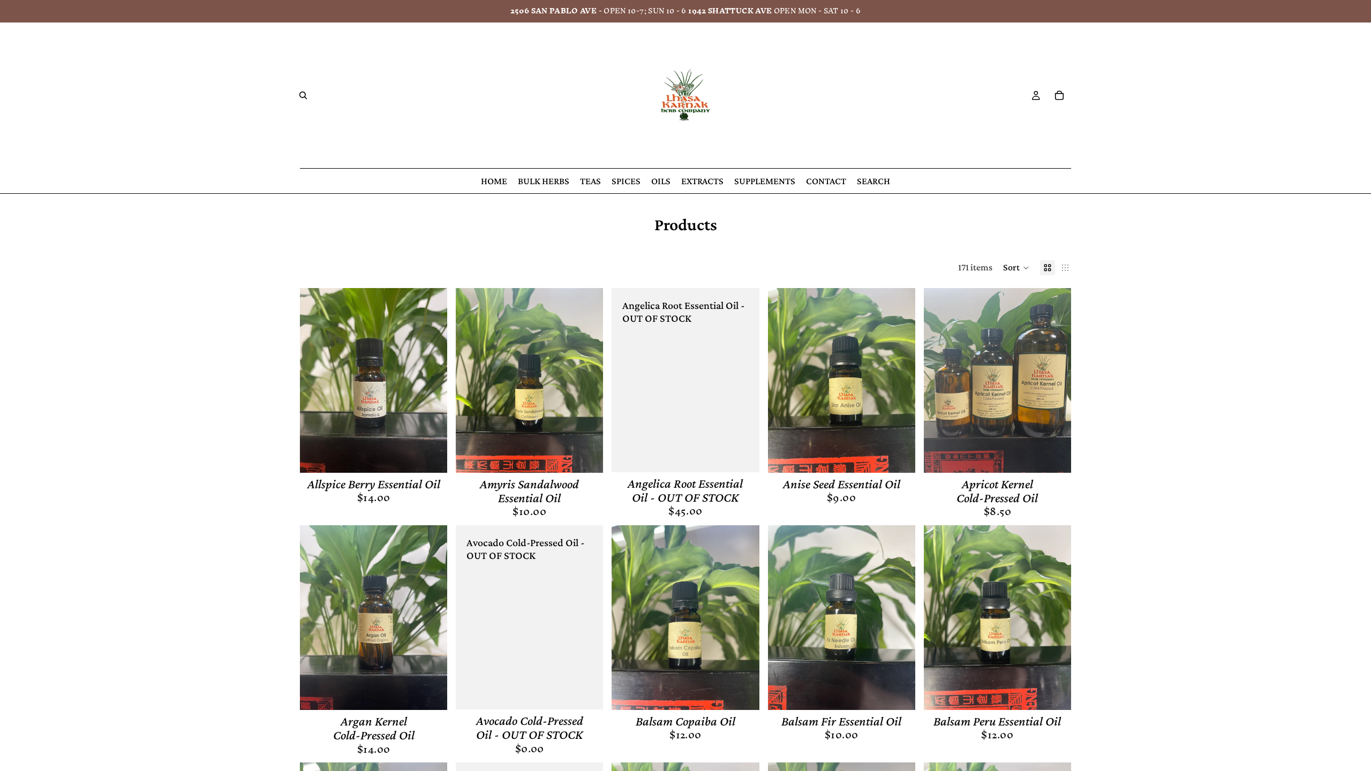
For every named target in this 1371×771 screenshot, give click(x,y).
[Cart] (1059, 95)
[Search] (303, 95)
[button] (1016, 267)
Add (439, 455)
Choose (1063, 455)
